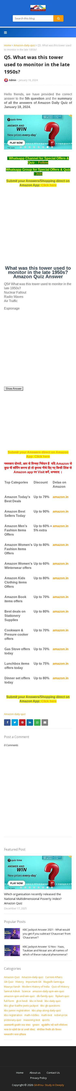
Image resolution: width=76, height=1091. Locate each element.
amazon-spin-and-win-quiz (19, 996)
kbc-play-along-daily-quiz (46, 1010)
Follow (43, 162)
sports (45, 1020)
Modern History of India (35, 986)
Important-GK (33, 982)
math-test (46, 1015)
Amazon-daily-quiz (24, 45)
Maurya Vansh (12, 986)
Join (39, 174)
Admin (12, 80)
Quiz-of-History (60, 986)
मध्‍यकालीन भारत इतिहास (15, 1034)
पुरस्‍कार (35, 1025)
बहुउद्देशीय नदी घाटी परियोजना (54, 1025)
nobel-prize (60, 1015)
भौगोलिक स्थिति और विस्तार (49, 1029)
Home (7, 45)
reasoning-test (31, 1020)
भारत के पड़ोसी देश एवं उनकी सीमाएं (19, 1029)
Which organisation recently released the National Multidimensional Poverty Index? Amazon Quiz (33, 898)
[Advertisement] (38, 228)
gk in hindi (22, 1001)
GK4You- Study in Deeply (49, 1085)
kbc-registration (13, 1015)
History (19, 982)
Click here (49, 185)
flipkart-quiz (62, 996)
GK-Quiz (8, 982)
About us (35, 1072)
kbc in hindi (36, 1001)
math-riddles (31, 1015)
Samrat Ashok (12, 991)
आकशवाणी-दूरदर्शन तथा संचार (17, 1025)
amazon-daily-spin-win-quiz (48, 991)
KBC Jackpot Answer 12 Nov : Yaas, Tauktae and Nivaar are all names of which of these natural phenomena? (45, 950)
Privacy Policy (38, 1078)
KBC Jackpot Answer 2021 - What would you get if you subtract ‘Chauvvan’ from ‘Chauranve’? (47, 933)
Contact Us (53, 1072)
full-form (9, 1001)
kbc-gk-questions (50, 1005)
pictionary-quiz (12, 1020)
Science (26, 991)
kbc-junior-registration (17, 1010)
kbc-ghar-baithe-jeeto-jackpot (21, 1005)
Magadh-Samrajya (53, 982)
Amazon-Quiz (12, 977)
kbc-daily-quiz (53, 1001)
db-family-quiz (45, 996)
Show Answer (13, 388)
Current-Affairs (53, 977)
